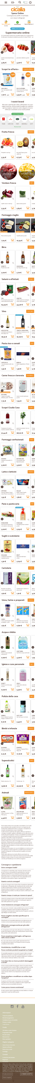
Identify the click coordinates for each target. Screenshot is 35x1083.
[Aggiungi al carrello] (12, 62)
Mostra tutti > (29, 215)
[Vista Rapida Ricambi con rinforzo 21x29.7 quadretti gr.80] (13, 584)
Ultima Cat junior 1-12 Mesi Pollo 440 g (7, 814)
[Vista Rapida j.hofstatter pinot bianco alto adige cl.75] (13, 327)
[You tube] (22, 1007)
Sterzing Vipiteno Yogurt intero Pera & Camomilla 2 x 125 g (7, 494)
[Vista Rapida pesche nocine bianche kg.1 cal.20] (13, 53)
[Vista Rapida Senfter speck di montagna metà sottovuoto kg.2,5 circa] (28, 295)
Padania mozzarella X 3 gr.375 (6, 461)
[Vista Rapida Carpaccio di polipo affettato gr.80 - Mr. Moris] (13, 391)
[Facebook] (17, 1007)
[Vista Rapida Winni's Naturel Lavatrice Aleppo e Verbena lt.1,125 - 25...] (13, 712)
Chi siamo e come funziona (9, 1030)
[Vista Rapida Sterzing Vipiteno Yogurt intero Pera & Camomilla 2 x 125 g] (13, 487)
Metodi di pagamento (8, 1018)
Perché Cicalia (6, 1035)
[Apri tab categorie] (5, 2)
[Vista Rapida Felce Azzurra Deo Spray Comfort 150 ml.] (28, 85)
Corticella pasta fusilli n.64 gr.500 (7, 365)
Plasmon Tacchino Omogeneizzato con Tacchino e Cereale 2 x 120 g (7, 751)
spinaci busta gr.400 (21, 204)
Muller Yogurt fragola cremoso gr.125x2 (21, 493)
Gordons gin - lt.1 (20, 781)
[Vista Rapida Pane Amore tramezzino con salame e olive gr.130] (13, 520)
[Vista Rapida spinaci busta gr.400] (28, 199)
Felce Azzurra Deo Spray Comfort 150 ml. (22, 90)
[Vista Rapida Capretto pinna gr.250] (28, 231)
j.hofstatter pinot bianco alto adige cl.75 (6, 332)
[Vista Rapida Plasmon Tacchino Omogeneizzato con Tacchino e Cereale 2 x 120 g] (13, 744)
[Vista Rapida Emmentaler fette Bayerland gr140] (28, 455)
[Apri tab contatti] (13, 2)
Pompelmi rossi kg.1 (5, 153)
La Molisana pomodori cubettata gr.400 (6, 557)
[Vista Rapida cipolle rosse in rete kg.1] (13, 199)
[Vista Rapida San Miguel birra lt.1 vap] (28, 263)
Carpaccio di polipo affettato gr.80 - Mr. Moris (7, 397)
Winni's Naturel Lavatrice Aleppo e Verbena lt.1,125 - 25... (7, 718)
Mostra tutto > (29, 792)
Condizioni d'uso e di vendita (10, 1020)
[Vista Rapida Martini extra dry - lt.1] (13, 776)
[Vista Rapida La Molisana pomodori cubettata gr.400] (13, 552)
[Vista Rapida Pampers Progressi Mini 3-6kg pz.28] (28, 744)
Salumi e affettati (7, 1047)
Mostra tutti (17, 127)
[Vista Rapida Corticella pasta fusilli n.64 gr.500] (13, 359)
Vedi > (31, 440)
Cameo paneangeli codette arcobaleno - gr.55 (7, 621)
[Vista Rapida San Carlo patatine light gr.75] (13, 85)
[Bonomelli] (24, 119)
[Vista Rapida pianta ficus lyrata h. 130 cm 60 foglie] (28, 423)
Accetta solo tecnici (7, 1074)
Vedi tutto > (30, 536)
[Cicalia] (17, 8)
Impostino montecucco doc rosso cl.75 (23, 332)
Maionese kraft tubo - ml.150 (21, 557)
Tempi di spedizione (8, 1016)
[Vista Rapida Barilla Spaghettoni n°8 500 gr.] (28, 359)
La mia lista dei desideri (9, 1057)
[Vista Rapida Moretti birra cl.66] (13, 263)
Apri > (31, 183)
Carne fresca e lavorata (9, 1045)
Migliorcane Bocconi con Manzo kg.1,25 (22, 814)
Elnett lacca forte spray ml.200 (6, 685)
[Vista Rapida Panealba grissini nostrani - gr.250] (28, 520)
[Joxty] (31, 119)
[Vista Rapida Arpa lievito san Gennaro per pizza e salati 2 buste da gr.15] (28, 616)
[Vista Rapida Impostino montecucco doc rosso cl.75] (28, 327)
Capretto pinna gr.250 (22, 236)
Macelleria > (30, 375)
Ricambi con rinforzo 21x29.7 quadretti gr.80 (6, 589)
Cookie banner (6, 1024)
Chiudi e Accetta (27, 1074)
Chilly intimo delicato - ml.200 (22, 685)
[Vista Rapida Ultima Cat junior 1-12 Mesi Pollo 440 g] (13, 808)
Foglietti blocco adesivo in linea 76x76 (23, 589)
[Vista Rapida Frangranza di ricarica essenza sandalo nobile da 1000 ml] (13, 423)
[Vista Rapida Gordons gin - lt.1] (28, 776)
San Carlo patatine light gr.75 (6, 90)
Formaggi (5, 1051)
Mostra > (30, 132)
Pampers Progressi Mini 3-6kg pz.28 (22, 750)
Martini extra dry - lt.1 (6, 781)
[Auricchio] (10, 119)
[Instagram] (12, 1007)
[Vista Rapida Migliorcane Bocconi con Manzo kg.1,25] (28, 808)
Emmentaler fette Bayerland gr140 (21, 461)
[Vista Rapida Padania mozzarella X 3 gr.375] (13, 455)
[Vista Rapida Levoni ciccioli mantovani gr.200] (28, 391)
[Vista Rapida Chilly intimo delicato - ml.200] (28, 680)
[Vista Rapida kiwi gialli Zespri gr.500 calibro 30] (28, 148)
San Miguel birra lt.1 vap (22, 268)
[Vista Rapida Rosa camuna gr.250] (13, 231)
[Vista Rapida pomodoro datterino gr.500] (28, 53)
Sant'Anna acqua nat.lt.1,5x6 (23, 653)
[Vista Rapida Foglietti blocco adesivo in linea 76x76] (28, 584)
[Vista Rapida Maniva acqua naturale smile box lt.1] (13, 648)
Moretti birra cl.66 (5, 268)
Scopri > (31, 279)
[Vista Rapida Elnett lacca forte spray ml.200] (13, 680)
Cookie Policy (18, 1071)
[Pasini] (3, 119)
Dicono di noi (6, 1037)
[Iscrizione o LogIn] (25, 3)
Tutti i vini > (30, 311)
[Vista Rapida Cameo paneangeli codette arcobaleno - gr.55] (13, 616)
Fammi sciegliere (7, 1077)
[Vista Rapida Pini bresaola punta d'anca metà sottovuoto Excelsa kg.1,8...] (13, 295)
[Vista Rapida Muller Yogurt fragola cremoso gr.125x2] (28, 487)
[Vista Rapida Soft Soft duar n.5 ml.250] (28, 712)
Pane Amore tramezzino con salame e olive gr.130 (7, 525)
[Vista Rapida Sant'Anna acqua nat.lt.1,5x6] (28, 648)
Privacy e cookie (7, 1022)
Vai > (32, 343)
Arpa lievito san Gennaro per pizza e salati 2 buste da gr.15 (22, 622)
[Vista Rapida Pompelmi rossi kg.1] (13, 148)
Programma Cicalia (7, 1033)
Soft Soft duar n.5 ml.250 (22, 717)
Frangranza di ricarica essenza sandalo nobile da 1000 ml (7, 429)
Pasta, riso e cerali (7, 1049)
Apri (32, 504)
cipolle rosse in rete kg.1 (6, 204)
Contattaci (5, 1062)
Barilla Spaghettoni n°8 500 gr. (23, 365)
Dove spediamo (7, 1039)
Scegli (27, 1071)
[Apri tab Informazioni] (30, 2)
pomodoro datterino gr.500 (23, 58)
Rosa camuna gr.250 (6, 236)
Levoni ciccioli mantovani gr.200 (22, 397)
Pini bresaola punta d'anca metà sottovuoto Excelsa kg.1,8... (7, 301)
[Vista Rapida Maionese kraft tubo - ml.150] (28, 552)
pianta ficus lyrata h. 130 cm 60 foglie (23, 429)
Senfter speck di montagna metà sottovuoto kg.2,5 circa (23, 301)
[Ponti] (17, 119)
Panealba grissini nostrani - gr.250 (23, 525)
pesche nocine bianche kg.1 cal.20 (7, 58)
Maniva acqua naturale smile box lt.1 (6, 653)
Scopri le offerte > (10, 69)
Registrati (5, 1060)
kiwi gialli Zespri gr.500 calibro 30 (22, 153)
